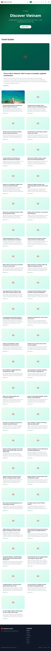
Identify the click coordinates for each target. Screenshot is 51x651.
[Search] (28, 2)
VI (37, 2)
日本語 (27, 641)
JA (43, 2)
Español (28, 634)
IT (39, 2)
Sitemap (44, 647)
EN (30, 2)
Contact (48, 647)
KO (41, 2)
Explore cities (25, 26)
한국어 (27, 639)
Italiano (28, 637)
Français (28, 632)
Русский (28, 642)
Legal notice (40, 647)
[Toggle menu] (49, 2)
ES (35, 2)
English (28, 630)
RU (45, 2)
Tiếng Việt (28, 635)
